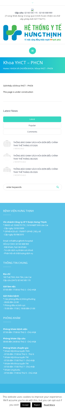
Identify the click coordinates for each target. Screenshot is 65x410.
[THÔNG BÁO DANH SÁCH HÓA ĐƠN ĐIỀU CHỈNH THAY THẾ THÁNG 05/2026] (7, 170)
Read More (49, 404)
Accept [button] (25, 404)
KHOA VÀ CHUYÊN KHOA (22, 68)
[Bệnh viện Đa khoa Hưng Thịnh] (32, 32)
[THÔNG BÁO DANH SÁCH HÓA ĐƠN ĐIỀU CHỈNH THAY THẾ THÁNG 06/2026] (7, 157)
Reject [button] (37, 404)
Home (6, 68)
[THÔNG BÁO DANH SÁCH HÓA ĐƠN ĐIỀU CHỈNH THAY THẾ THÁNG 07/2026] (7, 144)
